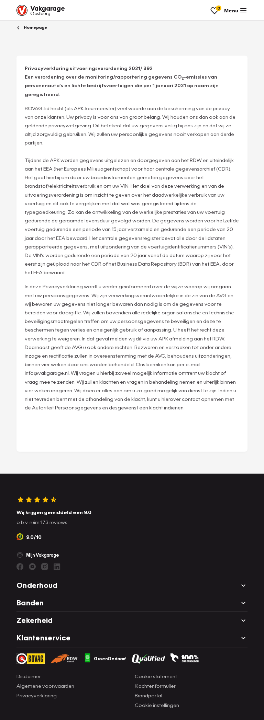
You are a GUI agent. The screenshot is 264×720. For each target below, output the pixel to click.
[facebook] (19, 566)
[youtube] (32, 566)
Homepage (35, 27)
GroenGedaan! (110, 658)
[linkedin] (57, 566)
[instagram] (44, 566)
